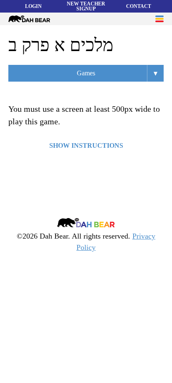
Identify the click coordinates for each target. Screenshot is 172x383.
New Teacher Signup (86, 6)
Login (33, 6)
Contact (138, 6)
